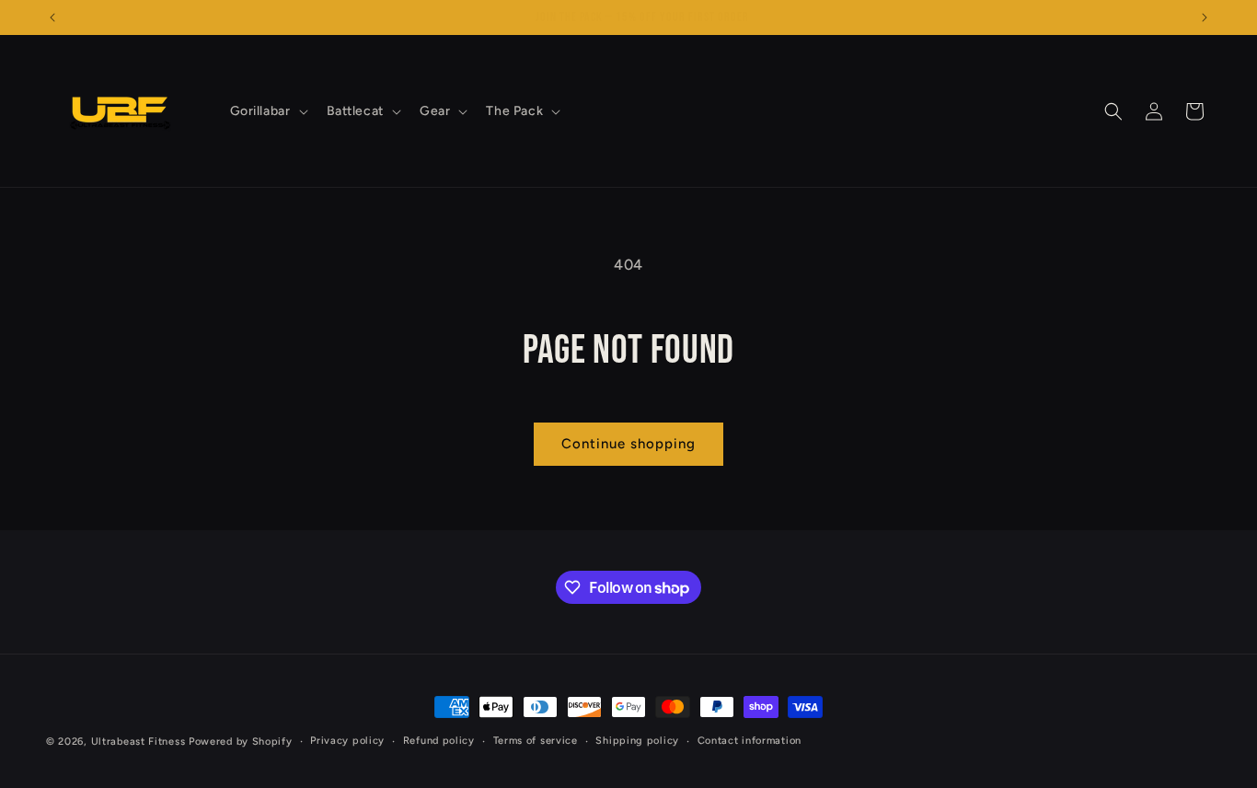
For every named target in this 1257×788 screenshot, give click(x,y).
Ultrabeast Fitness (138, 741)
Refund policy (439, 741)
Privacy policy (347, 741)
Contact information (749, 741)
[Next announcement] (1204, 17)
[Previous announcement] (52, 17)
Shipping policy (637, 741)
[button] (267, 111)
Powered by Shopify (241, 741)
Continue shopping (628, 443)
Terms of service (535, 741)
